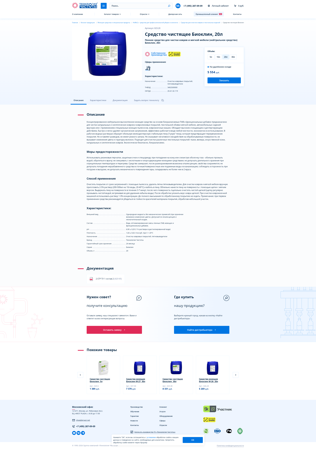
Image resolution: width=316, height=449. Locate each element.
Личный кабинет (220, 5)
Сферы (162, 420)
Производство (136, 407)
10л (218, 57)
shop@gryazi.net (83, 420)
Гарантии (134, 416)
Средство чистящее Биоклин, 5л (100, 380)
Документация (120, 100)
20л (225, 57)
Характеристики (98, 100)
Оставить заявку (112, 329)
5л (211, 57)
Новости (134, 420)
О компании (77, 14)
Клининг (163, 407)
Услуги (162, 411)
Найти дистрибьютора (199, 329)
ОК (192, 440)
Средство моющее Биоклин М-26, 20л (208, 380)
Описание (79, 100)
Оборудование (166, 416)
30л (233, 57)
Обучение (134, 411)
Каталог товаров (111, 14)
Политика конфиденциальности (230, 445)
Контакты (237, 14)
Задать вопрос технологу (146, 100)
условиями (151, 437)
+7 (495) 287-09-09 (192, 5)
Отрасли (143, 14)
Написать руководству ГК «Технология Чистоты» (154, 432)
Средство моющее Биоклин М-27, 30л (135, 380)
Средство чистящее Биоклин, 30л (173, 380)
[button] (169, 6)
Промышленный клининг (207, 14)
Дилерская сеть (175, 14)
